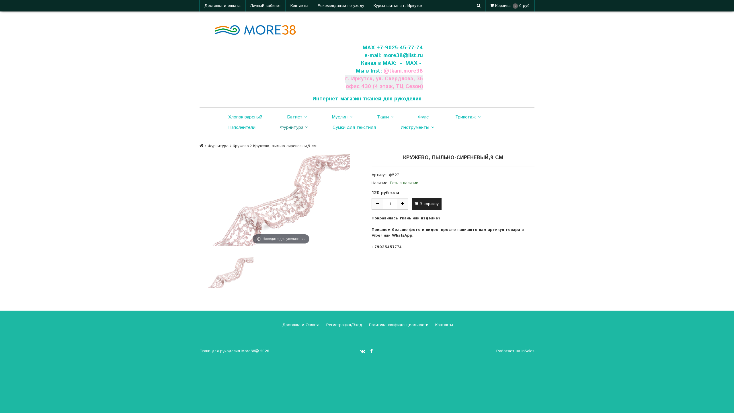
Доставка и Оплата (300, 325)
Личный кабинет (265, 6)
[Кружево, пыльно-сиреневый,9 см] (230, 273)
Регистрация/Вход (343, 325)
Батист (294, 117)
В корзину (428, 204)
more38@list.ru (403, 55)
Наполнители (241, 127)
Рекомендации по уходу (341, 6)
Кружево (241, 146)
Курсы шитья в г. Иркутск (398, 6)
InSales (528, 351)
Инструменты (415, 127)
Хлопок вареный (245, 117)
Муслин (340, 117)
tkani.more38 (406, 71)
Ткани (383, 117)
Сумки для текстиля (354, 127)
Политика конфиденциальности (398, 325)
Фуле (423, 117)
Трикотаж (465, 117)
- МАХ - (410, 63)
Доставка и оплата (222, 6)
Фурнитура (291, 127)
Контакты (299, 6)
